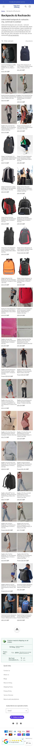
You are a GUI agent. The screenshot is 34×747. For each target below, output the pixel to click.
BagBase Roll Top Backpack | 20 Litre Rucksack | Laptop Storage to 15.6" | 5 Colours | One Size (8, 372)
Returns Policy (8, 683)
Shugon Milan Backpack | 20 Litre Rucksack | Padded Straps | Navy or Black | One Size (25, 66)
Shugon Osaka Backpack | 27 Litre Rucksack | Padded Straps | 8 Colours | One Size (25, 127)
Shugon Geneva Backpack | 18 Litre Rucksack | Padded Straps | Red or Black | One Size (25, 249)
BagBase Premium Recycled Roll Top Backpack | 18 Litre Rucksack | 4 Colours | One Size (9, 433)
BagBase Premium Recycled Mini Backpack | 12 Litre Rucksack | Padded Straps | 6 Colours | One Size (24, 434)
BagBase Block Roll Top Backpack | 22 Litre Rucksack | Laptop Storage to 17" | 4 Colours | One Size (24, 556)
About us (6, 674)
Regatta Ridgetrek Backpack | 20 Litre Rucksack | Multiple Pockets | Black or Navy (24, 616)
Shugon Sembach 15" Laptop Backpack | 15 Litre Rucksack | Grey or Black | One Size (8, 188)
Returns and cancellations (11, 699)
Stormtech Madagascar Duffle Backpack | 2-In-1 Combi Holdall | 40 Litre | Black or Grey (8, 67)
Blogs (5, 679)
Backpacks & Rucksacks (13, 11)
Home (3, 11)
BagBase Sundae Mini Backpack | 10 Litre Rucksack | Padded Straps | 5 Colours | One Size (8, 341)
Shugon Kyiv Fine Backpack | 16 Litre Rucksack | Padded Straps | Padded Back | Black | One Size (8, 250)
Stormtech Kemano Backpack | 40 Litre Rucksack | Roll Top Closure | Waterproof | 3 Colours (9, 616)
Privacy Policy (8, 691)
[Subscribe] (26, 711)
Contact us (7, 670)
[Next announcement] (31, 2)
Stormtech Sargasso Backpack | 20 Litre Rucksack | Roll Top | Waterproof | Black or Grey (25, 586)
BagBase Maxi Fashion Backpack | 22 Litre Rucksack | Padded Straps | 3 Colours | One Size (8, 556)
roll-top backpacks (13, 35)
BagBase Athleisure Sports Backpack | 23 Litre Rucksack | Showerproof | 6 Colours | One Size (8, 586)
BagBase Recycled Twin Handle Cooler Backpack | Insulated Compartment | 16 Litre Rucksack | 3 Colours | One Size (9, 402)
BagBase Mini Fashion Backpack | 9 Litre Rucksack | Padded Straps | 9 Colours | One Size (8, 525)
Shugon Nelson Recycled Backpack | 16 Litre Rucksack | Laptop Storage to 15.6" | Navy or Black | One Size (24, 189)
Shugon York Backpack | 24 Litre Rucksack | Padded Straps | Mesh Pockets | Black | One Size (9, 158)
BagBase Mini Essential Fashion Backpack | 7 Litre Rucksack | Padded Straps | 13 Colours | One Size (24, 525)
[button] (4, 7)
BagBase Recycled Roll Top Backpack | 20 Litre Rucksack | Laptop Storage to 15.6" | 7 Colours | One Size (8, 128)
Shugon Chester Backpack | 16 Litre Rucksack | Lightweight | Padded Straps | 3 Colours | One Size (24, 280)
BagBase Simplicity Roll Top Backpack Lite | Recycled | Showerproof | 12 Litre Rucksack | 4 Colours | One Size (24, 341)
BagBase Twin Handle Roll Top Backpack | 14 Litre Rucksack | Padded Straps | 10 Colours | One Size (24, 97)
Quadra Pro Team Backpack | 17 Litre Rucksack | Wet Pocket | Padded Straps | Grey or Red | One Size (9, 311)
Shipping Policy (8, 687)
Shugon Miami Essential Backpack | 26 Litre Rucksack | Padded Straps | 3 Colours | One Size (8, 219)
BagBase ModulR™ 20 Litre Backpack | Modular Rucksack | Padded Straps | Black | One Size (8, 495)
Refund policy (29, 738)
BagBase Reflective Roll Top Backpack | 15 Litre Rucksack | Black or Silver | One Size (24, 371)
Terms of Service (8, 695)
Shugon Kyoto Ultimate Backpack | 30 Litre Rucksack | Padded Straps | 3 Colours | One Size (24, 219)
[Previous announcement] (3, 2)
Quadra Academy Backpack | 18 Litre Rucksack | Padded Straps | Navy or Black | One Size (9, 97)
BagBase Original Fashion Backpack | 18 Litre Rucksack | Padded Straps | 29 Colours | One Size (24, 465)
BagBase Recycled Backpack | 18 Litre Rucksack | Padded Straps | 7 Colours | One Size (24, 401)
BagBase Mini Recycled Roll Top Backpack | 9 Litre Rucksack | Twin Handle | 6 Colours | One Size (24, 495)
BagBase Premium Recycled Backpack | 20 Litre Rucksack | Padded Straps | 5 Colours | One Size (8, 465)
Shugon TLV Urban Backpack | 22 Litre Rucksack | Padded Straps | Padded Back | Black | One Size (24, 158)
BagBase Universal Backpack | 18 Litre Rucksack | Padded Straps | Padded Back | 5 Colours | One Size (24, 311)
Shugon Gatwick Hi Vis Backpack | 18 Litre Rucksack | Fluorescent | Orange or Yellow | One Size (9, 280)
